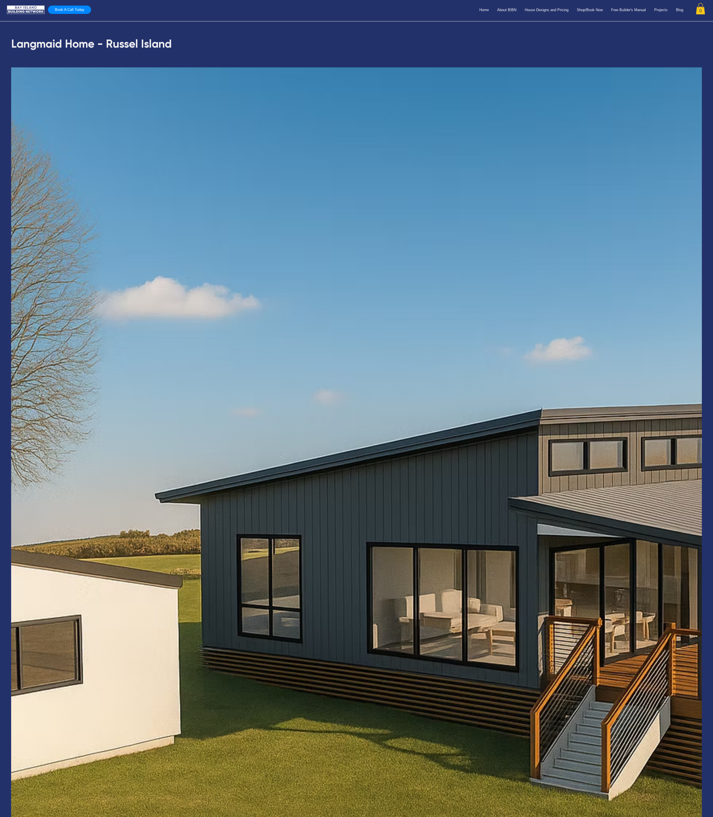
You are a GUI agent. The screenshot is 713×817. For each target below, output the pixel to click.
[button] (700, 8)
